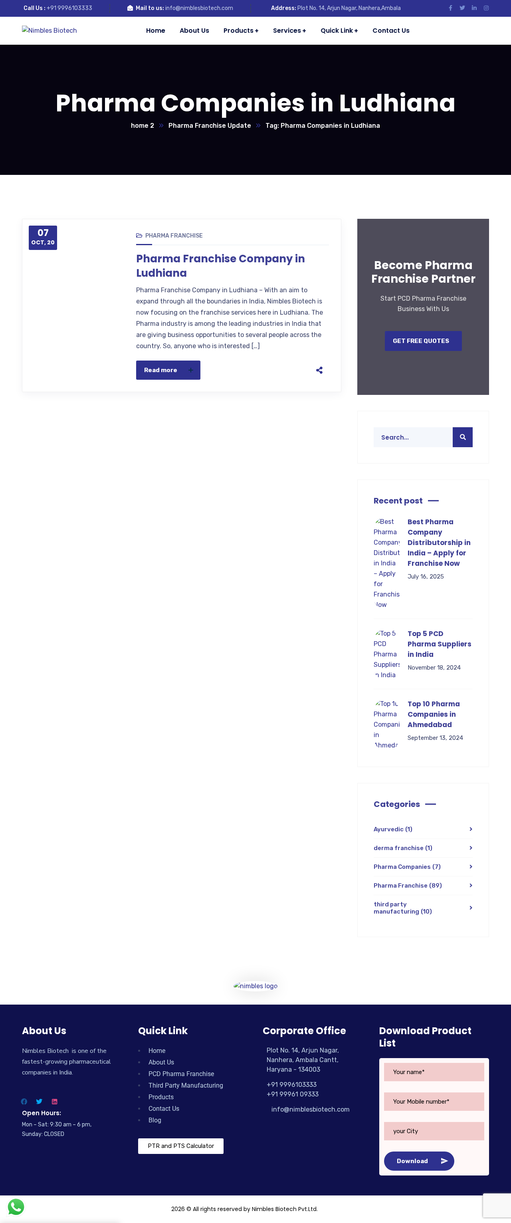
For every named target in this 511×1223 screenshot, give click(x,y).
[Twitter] (260, 370)
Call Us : (35, 8)
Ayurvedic (393, 829)
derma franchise (403, 848)
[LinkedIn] (293, 370)
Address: (283, 8)
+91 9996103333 (69, 8)
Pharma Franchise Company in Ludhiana (220, 266)
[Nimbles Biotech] (49, 30)
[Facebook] (243, 370)
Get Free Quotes (421, 341)
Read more (160, 370)
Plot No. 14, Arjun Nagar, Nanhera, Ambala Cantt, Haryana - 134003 (303, 1060)
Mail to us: (150, 8)
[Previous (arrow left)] (14, 612)
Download (412, 1161)
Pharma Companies (407, 866)
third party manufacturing (403, 908)
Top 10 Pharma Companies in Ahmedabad (434, 714)
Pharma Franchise (174, 235)
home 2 (142, 125)
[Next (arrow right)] (497, 612)
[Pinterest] (277, 370)
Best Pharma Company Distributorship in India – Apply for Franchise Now (439, 542)
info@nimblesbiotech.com (199, 8)
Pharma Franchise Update (209, 125)
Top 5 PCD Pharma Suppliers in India (439, 644)
